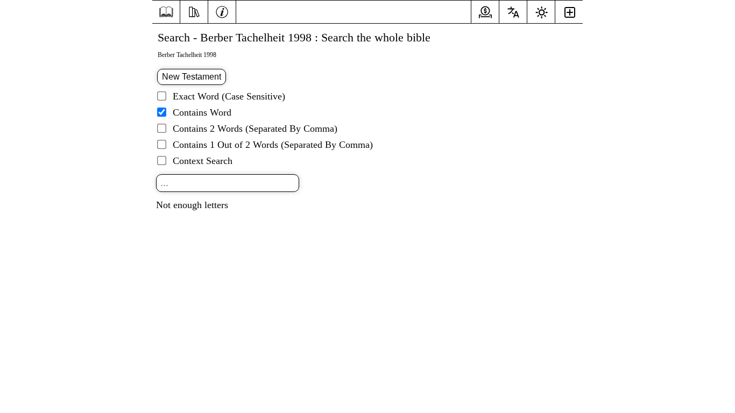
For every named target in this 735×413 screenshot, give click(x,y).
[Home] (166, 12)
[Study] (194, 11)
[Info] (222, 11)
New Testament (191, 76)
